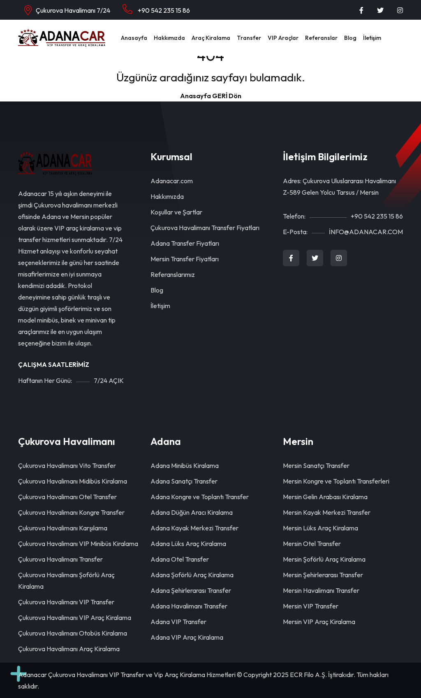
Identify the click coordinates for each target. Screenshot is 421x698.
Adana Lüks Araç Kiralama (188, 543)
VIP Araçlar (283, 37)
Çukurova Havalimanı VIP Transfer (66, 602)
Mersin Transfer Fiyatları (184, 259)
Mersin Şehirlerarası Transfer (323, 575)
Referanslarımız (172, 274)
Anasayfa (134, 37)
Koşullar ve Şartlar (176, 212)
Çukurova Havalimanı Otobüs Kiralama (72, 633)
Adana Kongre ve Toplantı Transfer (199, 497)
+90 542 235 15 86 (163, 10)
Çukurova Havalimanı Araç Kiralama (69, 649)
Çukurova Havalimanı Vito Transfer (67, 465)
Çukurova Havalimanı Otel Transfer (67, 497)
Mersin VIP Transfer (310, 606)
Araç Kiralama (211, 37)
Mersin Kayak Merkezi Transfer (326, 512)
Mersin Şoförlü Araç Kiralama (324, 559)
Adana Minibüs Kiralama (184, 465)
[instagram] (400, 10)
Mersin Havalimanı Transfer (321, 590)
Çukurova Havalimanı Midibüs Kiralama (72, 481)
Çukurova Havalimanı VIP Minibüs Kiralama (78, 543)
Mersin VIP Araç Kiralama (319, 621)
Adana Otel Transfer (179, 559)
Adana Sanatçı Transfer (183, 481)
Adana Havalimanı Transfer (188, 606)
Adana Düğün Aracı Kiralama (191, 512)
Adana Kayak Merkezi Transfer (194, 528)
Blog (350, 37)
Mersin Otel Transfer (312, 543)
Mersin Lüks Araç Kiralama (320, 528)
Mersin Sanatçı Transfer (316, 465)
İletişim (372, 37)
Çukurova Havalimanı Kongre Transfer (71, 512)
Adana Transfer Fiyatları (184, 243)
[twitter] (380, 10)
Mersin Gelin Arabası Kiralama (325, 497)
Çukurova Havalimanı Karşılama (62, 528)
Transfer (249, 37)
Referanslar (321, 37)
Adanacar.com (171, 181)
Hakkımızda (169, 37)
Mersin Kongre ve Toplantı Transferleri (336, 481)
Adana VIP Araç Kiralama (186, 637)
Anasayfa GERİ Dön (210, 96)
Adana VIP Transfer (178, 621)
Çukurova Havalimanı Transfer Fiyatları (204, 227)
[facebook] (361, 10)
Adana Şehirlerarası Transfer (190, 590)
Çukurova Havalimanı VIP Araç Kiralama (74, 617)
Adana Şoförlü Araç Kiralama (192, 575)
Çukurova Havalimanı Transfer (60, 559)
